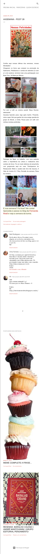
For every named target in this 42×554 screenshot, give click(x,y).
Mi (10, 277)
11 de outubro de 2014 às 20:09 (21, 276)
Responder (13, 247)
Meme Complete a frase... (17, 463)
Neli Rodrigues (14, 234)
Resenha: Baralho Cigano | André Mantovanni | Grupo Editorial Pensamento (18, 529)
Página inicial (9, 7)
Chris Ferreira (14, 252)
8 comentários (17, 466)
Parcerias (20, 7)
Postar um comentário (19, 535)
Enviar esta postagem (19, 221)
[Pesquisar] (37, 3)
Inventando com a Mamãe (18, 269)
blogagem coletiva (16, 224)
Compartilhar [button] (7, 221)
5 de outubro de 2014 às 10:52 (29, 234)
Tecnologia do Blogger (22, 547)
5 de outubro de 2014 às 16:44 (27, 252)
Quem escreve (32, 7)
